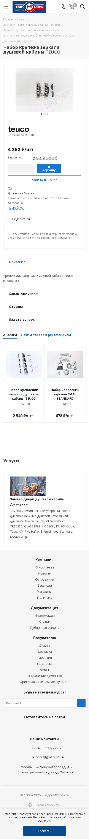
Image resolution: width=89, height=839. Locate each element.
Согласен (44, 831)
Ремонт (45, 669)
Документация (44, 607)
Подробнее (16, 207)
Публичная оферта (44, 627)
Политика (44, 597)
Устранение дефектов (44, 675)
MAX (54, 727)
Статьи (44, 621)
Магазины (44, 591)
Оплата (44, 645)
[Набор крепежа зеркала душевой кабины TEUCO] (44, 90)
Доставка (44, 651)
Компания (44, 559)
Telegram (32, 727)
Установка (44, 663)
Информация (44, 615)
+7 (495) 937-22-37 (47, 748)
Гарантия (44, 657)
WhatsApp (43, 727)
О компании (44, 567)
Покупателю (44, 637)
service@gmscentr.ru (48, 757)
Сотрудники (44, 579)
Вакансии (44, 585)
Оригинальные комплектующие (44, 681)
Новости (44, 573)
